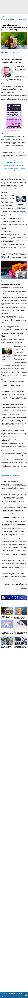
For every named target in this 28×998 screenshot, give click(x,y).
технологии (5, 54)
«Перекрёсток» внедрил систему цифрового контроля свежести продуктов (6, 648)
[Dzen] (13, 16)
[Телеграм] (6, 16)
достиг (23, 178)
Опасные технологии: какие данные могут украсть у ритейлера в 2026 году (20, 617)
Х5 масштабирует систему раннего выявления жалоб (7, 617)
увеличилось (11, 258)
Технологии (7, 19)
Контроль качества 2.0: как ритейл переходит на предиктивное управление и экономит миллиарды (20, 631)
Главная (2, 19)
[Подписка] (21, 16)
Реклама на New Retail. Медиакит (14, 130)
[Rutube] (18, 16)
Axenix (9, 54)
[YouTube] (16, 16)
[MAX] (11, 16)
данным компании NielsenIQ (12, 139)
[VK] (8, 16)
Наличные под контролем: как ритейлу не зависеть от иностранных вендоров (20, 647)
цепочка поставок (14, 54)
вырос (2, 256)
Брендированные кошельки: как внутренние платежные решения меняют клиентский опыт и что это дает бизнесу (7, 632)
